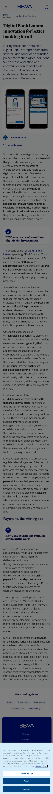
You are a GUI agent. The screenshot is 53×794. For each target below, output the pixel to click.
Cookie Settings (26, 773)
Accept (26, 789)
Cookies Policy (41, 766)
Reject (26, 781)
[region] (26, 768)
